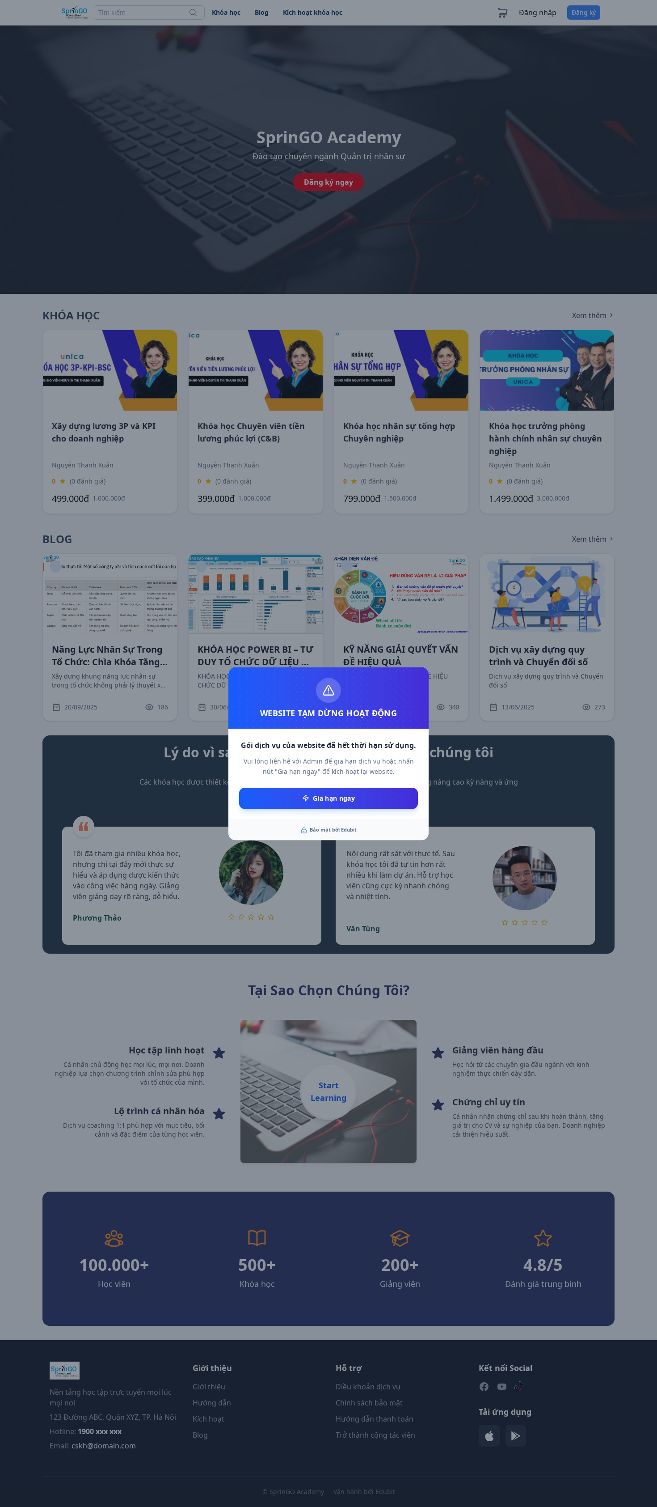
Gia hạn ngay (334, 798)
